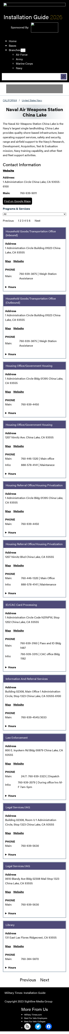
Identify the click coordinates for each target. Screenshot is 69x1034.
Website (8, 170)
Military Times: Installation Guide (25, 993)
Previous (8, 220)
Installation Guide (26, 17)
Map (8, 261)
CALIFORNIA (10, 100)
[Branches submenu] (23, 50)
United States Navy (32, 100)
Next (37, 220)
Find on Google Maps (17, 201)
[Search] (63, 76)
